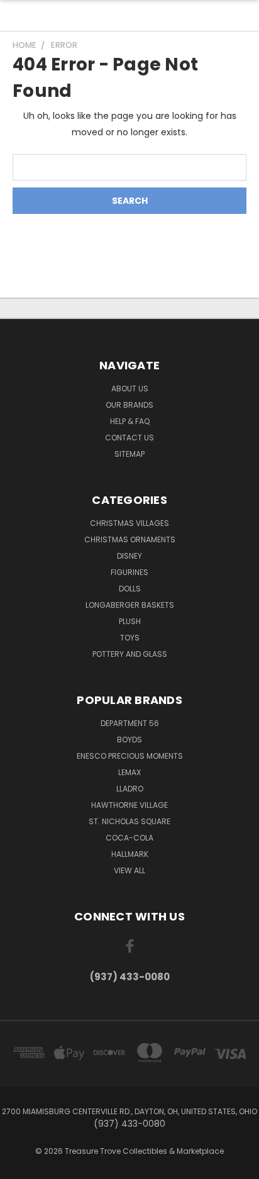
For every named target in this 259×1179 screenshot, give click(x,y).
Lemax (129, 772)
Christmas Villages (129, 523)
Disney (129, 555)
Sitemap (129, 454)
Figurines (129, 572)
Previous (19, 1166)
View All (129, 870)
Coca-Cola (129, 837)
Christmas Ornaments (129, 539)
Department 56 (130, 723)
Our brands (129, 405)
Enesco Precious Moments (130, 756)
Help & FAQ (130, 421)
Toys (130, 637)
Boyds (129, 739)
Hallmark (129, 854)
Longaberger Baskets (129, 605)
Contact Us (129, 437)
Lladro (129, 788)
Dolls (130, 588)
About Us (129, 388)
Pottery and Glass (129, 654)
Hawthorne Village (129, 805)
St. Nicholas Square (129, 821)
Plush (130, 621)
